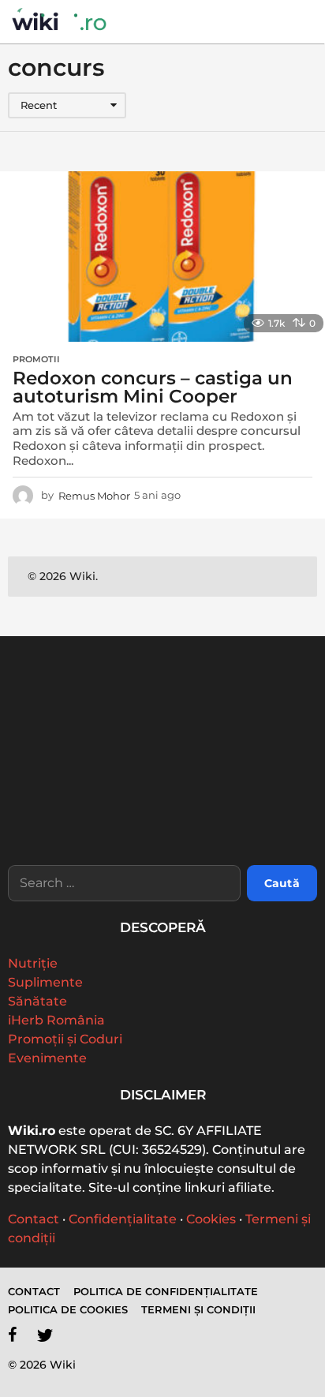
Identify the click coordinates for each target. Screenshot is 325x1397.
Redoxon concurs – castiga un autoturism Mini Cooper (153, 387)
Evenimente (47, 1058)
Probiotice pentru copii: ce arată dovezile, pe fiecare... (85, 818)
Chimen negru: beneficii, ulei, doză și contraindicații (243, 818)
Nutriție (33, 963)
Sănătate (37, 1001)
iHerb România (56, 1020)
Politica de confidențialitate (165, 1291)
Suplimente (45, 982)
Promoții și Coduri (65, 1039)
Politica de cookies (68, 1309)
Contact (33, 1219)
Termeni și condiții (198, 1309)
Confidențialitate (123, 1219)
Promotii (36, 359)
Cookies (211, 1219)
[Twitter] (45, 1335)
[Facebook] (12, 1335)
